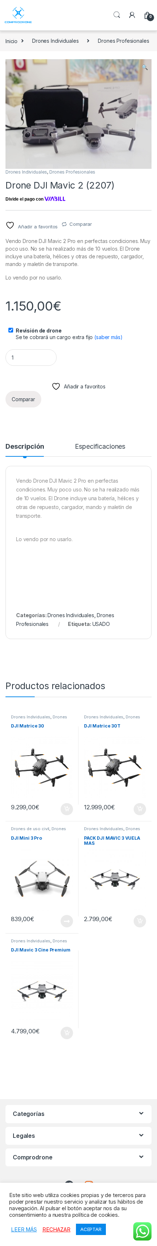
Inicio (11, 41)
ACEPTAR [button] (91, 1229)
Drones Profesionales (123, 41)
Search (117, 15)
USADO (101, 624)
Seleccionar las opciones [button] (59, 809)
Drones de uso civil (30, 828)
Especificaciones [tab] (100, 446)
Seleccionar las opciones (59, 921)
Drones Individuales (55, 41)
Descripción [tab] (24, 446)
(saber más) (108, 337)
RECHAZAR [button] (56, 1229)
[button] (145, 67)
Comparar (80, 224)
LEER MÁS (24, 1229)
